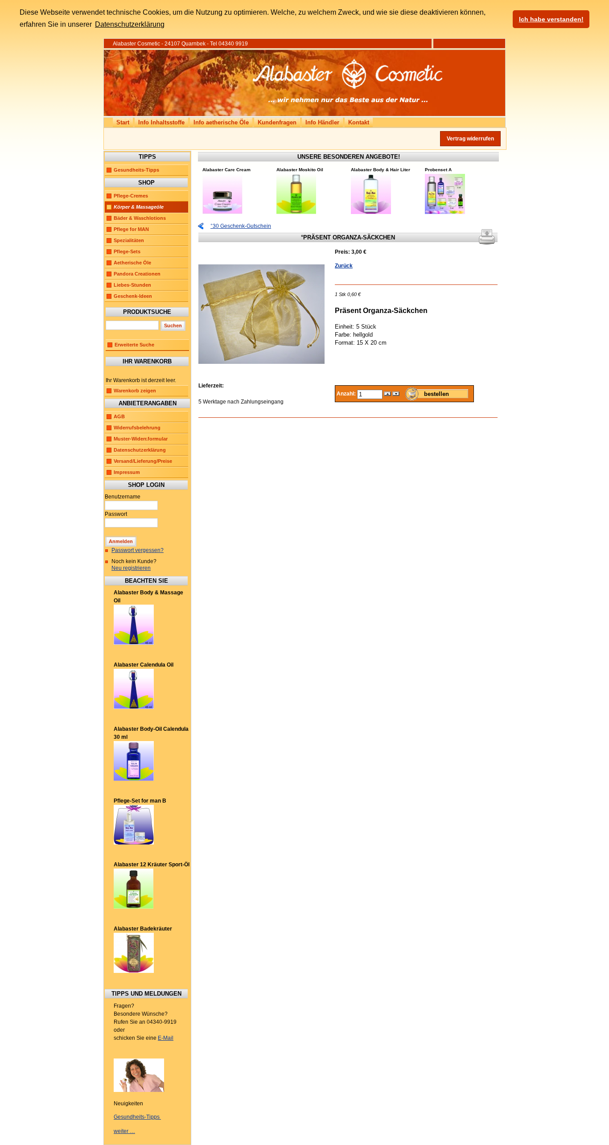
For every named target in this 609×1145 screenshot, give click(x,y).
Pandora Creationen (137, 273)
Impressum (127, 472)
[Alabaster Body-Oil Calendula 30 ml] (134, 779)
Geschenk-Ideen (133, 296)
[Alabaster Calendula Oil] (134, 707)
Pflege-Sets (127, 251)
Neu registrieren (131, 568)
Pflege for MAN (131, 229)
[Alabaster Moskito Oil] (296, 212)
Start (122, 122)
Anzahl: (347, 394)
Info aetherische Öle (221, 122)
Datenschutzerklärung (140, 450)
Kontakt (358, 122)
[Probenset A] (445, 212)
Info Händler (322, 122)
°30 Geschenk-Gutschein (240, 226)
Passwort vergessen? (137, 550)
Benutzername (122, 497)
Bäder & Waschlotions (140, 218)
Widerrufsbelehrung (137, 427)
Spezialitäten (129, 240)
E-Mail (165, 1038)
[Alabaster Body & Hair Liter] (371, 212)
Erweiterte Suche (134, 344)
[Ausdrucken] (487, 235)
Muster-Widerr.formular (141, 438)
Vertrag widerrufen (470, 139)
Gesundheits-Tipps (136, 170)
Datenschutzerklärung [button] (130, 24)
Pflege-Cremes (131, 195)
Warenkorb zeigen (135, 390)
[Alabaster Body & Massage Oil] (134, 643)
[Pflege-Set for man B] (134, 843)
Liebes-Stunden (132, 285)
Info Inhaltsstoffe (161, 122)
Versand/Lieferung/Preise (143, 461)
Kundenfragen (277, 122)
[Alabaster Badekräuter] (134, 971)
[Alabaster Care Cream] (222, 212)
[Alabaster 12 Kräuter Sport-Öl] (133, 907)
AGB (119, 416)
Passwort (116, 514)
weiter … (124, 1131)
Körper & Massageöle (139, 207)
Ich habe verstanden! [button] (551, 19)
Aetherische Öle (132, 262)
